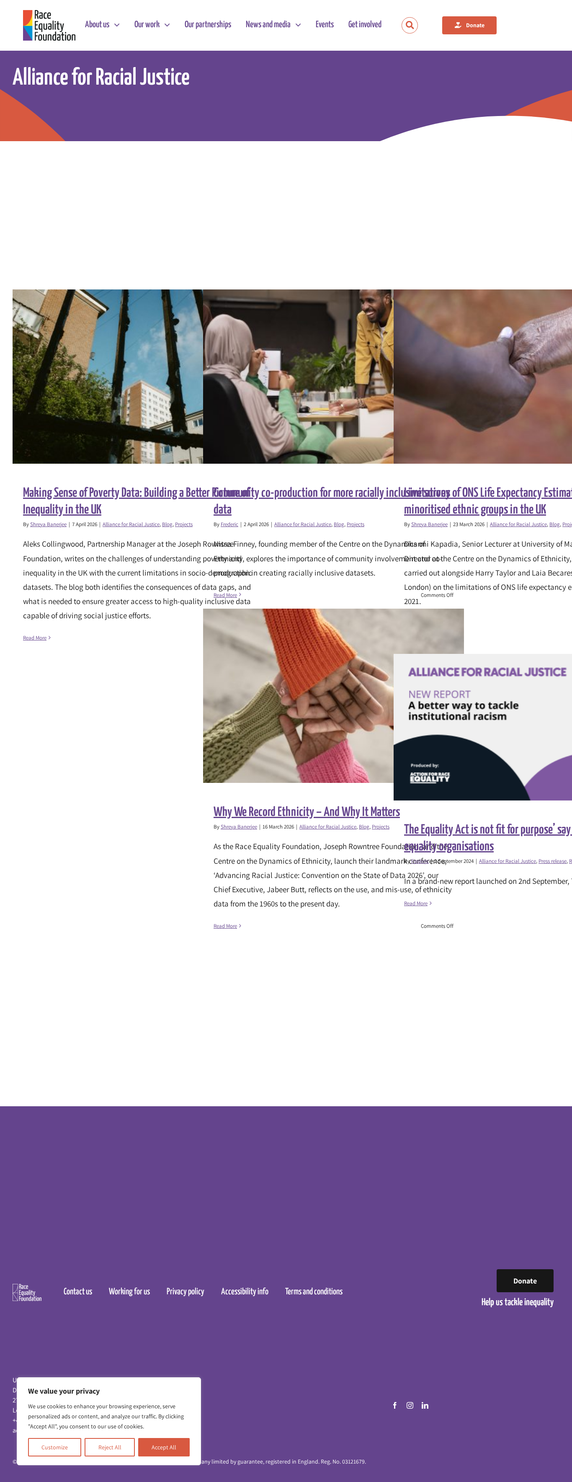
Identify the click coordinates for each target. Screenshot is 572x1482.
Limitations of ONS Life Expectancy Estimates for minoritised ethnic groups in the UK (517, 377)
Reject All (109, 1447)
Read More (34, 637)
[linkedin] (425, 1405)
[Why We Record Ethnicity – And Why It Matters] (333, 696)
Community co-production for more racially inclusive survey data (326, 377)
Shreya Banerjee (48, 524)
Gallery (150, 377)
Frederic (229, 524)
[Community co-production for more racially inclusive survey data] (333, 376)
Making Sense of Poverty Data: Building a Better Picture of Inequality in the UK (136, 377)
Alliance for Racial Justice (131, 524)
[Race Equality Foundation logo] (49, 25)
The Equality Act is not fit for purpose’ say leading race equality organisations (517, 727)
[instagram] (410, 1405)
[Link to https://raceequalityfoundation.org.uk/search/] (410, 25)
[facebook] (395, 1405)
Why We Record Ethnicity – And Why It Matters (326, 696)
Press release (553, 861)
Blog (167, 524)
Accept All (164, 1447)
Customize (54, 1447)
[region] (109, 1421)
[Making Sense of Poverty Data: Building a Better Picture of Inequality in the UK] (143, 376)
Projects (184, 524)
